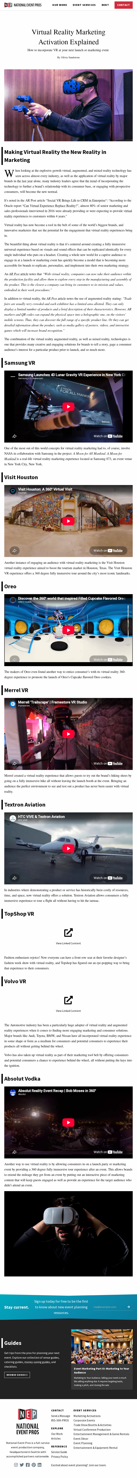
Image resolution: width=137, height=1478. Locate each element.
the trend (91, 181)
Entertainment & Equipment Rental (95, 1447)
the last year (25, 181)
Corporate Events (84, 1420)
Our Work (59, 5)
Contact (123, 5)
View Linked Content (68, 943)
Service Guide (59, 1452)
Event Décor (80, 1438)
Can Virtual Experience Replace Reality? (50, 205)
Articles (56, 1438)
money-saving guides (37, 1362)
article (18, 274)
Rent (105, 5)
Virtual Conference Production (92, 1429)
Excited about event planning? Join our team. (78, 1465)
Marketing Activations (87, 1416)
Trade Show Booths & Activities (92, 1425)
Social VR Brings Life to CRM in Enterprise (76, 200)
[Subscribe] (129, 1307)
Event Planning (82, 1443)
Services (84, 5)
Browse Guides (16, 1374)
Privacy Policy (59, 1456)
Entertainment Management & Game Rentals (101, 1434)
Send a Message (60, 1416)
